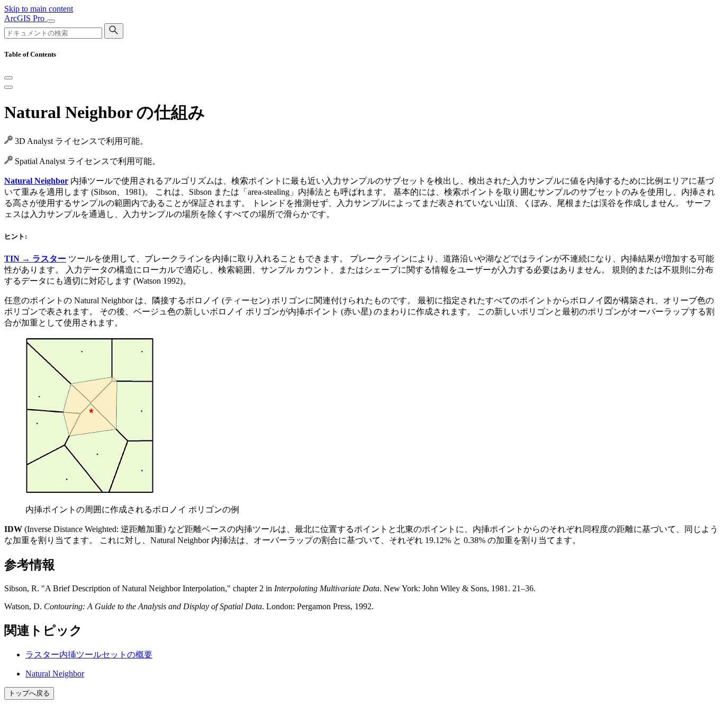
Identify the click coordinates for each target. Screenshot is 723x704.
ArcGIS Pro (25, 18)
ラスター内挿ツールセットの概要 (88, 654)
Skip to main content (38, 8)
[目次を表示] (8, 87)
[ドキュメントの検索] (113, 31)
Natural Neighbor (54, 673)
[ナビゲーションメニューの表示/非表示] (51, 21)
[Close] (8, 77)
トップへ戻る (29, 693)
